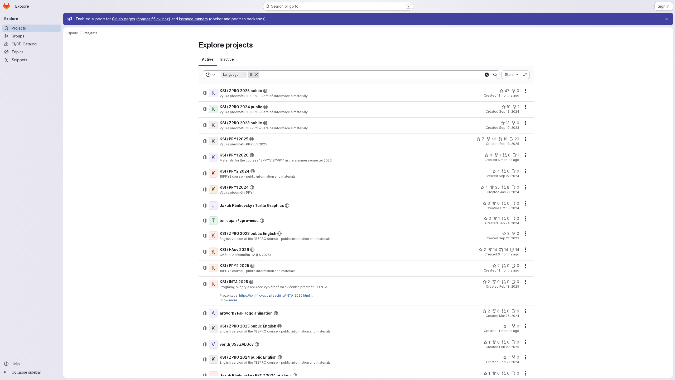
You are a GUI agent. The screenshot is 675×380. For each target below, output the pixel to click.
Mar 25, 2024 (509, 316)
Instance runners (193, 19)
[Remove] (256, 75)
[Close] (666, 19)
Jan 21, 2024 (509, 192)
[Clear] (487, 75)
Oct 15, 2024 (509, 208)
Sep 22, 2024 (509, 176)
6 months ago (508, 160)
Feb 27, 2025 (509, 347)
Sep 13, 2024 (509, 111)
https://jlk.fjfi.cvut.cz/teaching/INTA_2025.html (274, 295)
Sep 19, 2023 (509, 128)
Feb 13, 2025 (509, 144)
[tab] (208, 59)
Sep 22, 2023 (509, 238)
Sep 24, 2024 (509, 223)
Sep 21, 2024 (509, 362)
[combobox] (511, 74)
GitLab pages (123, 19)
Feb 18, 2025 (509, 286)
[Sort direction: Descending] (525, 74)
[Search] (495, 74)
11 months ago (508, 95)
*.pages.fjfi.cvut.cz (153, 19)
